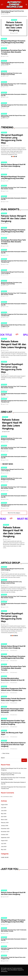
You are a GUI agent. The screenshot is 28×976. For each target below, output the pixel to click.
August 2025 (4, 840)
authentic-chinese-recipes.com (14, 4)
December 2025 (5, 828)
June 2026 (3, 810)
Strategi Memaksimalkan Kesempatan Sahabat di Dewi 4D (14, 95)
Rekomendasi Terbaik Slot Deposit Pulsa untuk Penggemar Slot (13, 116)
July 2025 (3, 843)
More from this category (14, 512)
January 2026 (4, 825)
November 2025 (5, 831)
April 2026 (3, 816)
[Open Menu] (2, 4)
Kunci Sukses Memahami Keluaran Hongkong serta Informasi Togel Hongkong (13, 744)
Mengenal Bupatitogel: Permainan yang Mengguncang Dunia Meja (13, 41)
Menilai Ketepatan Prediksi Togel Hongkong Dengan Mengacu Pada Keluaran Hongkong (13, 722)
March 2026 (4, 819)
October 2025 (4, 834)
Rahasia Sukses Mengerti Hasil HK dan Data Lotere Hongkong (12, 11)
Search (3, 757)
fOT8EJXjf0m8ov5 (13, 650)
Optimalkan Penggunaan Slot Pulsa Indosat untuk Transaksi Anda (14, 105)
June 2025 (3, 846)
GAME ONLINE (14, 19)
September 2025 (5, 837)
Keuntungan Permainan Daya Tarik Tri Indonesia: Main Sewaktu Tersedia (13, 52)
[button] (11, 156)
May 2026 (3, 813)
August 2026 (4, 804)
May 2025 (3, 849)
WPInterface (4, 971)
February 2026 (4, 822)
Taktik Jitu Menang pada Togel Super (12, 733)
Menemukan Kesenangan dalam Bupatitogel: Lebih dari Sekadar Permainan (12, 710)
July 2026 (3, 807)
